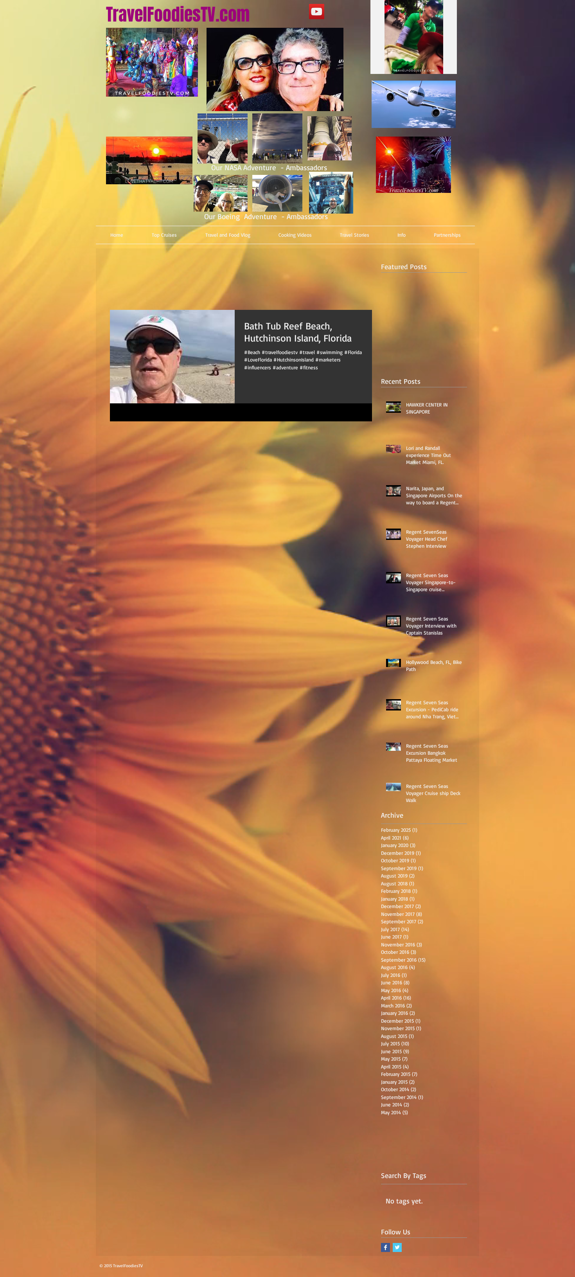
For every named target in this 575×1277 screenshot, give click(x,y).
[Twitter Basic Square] (397, 1247)
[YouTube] (316, 11)
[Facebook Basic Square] (385, 1247)
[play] (435, 67)
